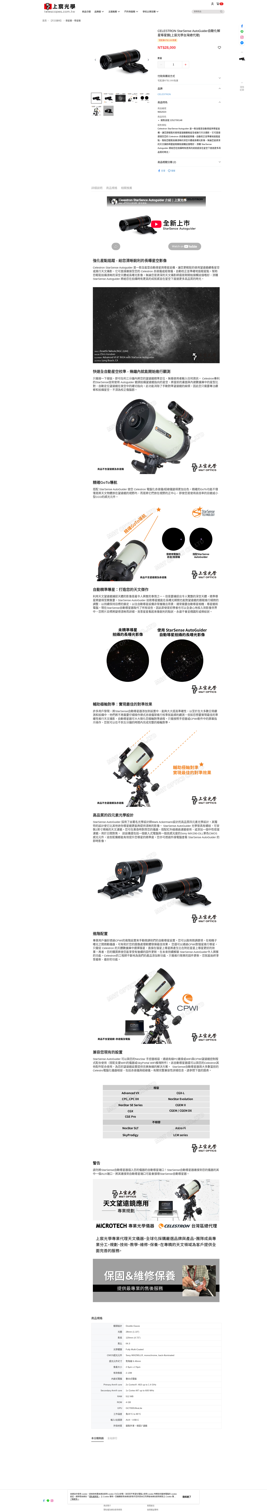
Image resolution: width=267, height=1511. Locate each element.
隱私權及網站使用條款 (113, 1510)
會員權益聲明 (152, 1510)
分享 (163, 171)
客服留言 (151, 1506)
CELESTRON (164, 94)
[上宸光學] (59, 8)
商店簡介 (107, 1506)
